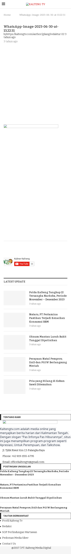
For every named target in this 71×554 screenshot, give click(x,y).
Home (7, 14)
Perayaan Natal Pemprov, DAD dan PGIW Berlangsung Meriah (48, 362)
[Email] (41, 551)
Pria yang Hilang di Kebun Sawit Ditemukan (47, 382)
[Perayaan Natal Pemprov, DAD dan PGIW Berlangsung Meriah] (14, 364)
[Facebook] (25, 551)
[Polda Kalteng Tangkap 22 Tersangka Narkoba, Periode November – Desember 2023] (14, 298)
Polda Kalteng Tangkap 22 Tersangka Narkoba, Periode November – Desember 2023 (48, 296)
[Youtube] (35, 551)
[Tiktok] (46, 551)
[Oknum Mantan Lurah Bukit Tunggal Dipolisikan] (14, 342)
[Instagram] (30, 551)
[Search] (67, 4)
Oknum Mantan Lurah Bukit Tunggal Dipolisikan (47, 338)
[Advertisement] (35, 83)
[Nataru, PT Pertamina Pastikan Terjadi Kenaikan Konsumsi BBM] (14, 320)
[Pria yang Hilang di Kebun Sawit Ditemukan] (14, 386)
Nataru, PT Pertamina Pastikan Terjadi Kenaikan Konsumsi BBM (47, 318)
